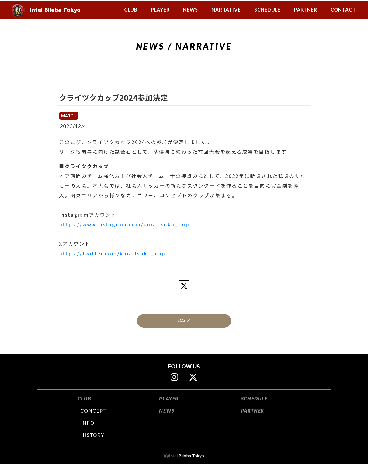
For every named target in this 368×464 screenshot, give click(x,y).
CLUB (84, 399)
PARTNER (253, 411)
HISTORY (92, 435)
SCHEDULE (254, 399)
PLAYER (169, 399)
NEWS (166, 411)
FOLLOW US (184, 366)
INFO (87, 423)
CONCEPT (93, 411)
